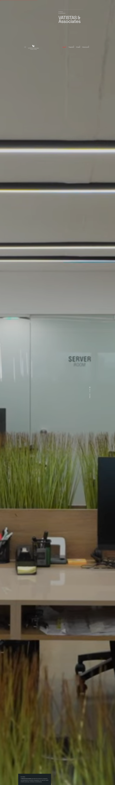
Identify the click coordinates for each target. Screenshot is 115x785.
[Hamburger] (25, 47)
